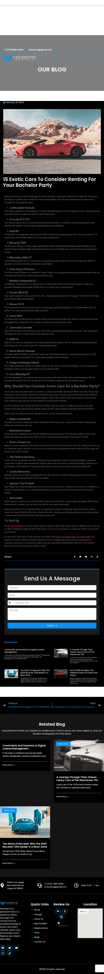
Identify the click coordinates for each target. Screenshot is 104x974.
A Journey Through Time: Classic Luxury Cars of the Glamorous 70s (82, 652)
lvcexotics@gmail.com (55, 886)
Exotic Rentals (88, 543)
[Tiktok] (9, 953)
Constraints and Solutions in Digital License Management (24, 650)
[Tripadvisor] (58, 911)
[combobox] (10, 602)
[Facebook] (3, 948)
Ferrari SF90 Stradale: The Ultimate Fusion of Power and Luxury (83, 672)
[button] (55, 57)
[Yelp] (65, 911)
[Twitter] (9, 948)
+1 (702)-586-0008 (53, 883)
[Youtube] (16, 948)
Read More (8, 765)
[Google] (61, 917)
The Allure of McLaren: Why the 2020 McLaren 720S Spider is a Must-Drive (34, 672)
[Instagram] (3, 953)
